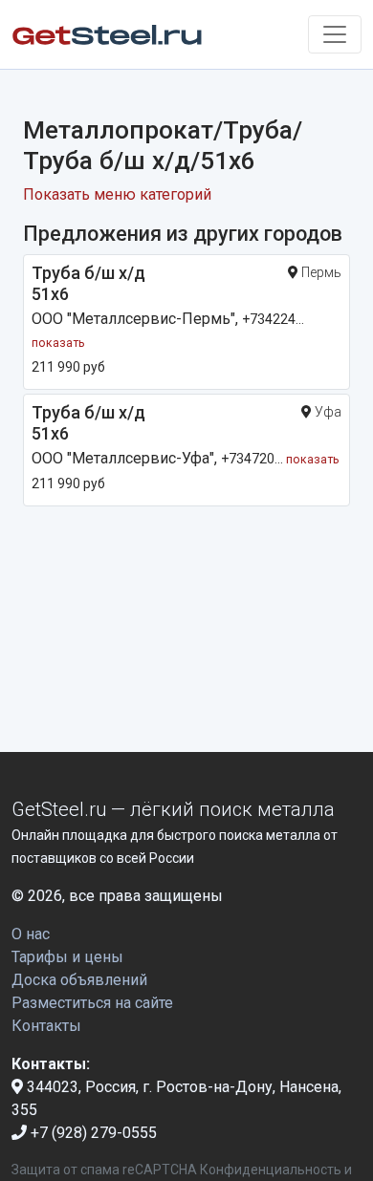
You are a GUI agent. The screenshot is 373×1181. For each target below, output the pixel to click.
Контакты (46, 1026)
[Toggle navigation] (335, 34)
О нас (30, 934)
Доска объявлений (79, 980)
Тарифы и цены (67, 957)
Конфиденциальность (270, 1169)
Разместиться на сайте (92, 1003)
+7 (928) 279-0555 (92, 1133)
